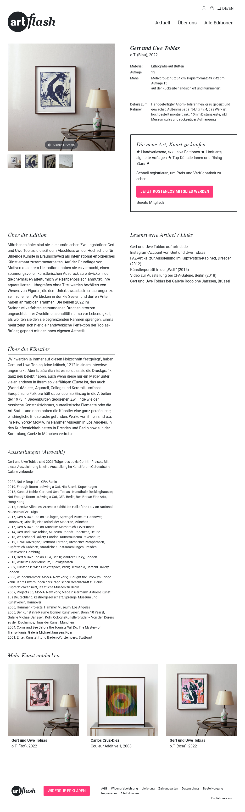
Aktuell (162, 23)
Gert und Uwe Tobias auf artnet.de (159, 246)
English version (221, 798)
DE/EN (228, 8)
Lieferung (148, 788)
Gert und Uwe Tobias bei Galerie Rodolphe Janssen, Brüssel (180, 281)
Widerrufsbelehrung (124, 788)
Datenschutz (190, 788)
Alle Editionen (219, 23)
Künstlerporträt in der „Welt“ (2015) (159, 269)
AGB (104, 788)
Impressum (109, 793)
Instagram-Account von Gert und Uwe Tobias (167, 252)
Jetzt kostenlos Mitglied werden (174, 191)
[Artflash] (32, 21)
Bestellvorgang (213, 788)
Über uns (187, 23)
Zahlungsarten (168, 788)
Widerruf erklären (67, 791)
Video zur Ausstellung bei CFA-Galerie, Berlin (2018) (173, 275)
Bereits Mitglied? (151, 202)
